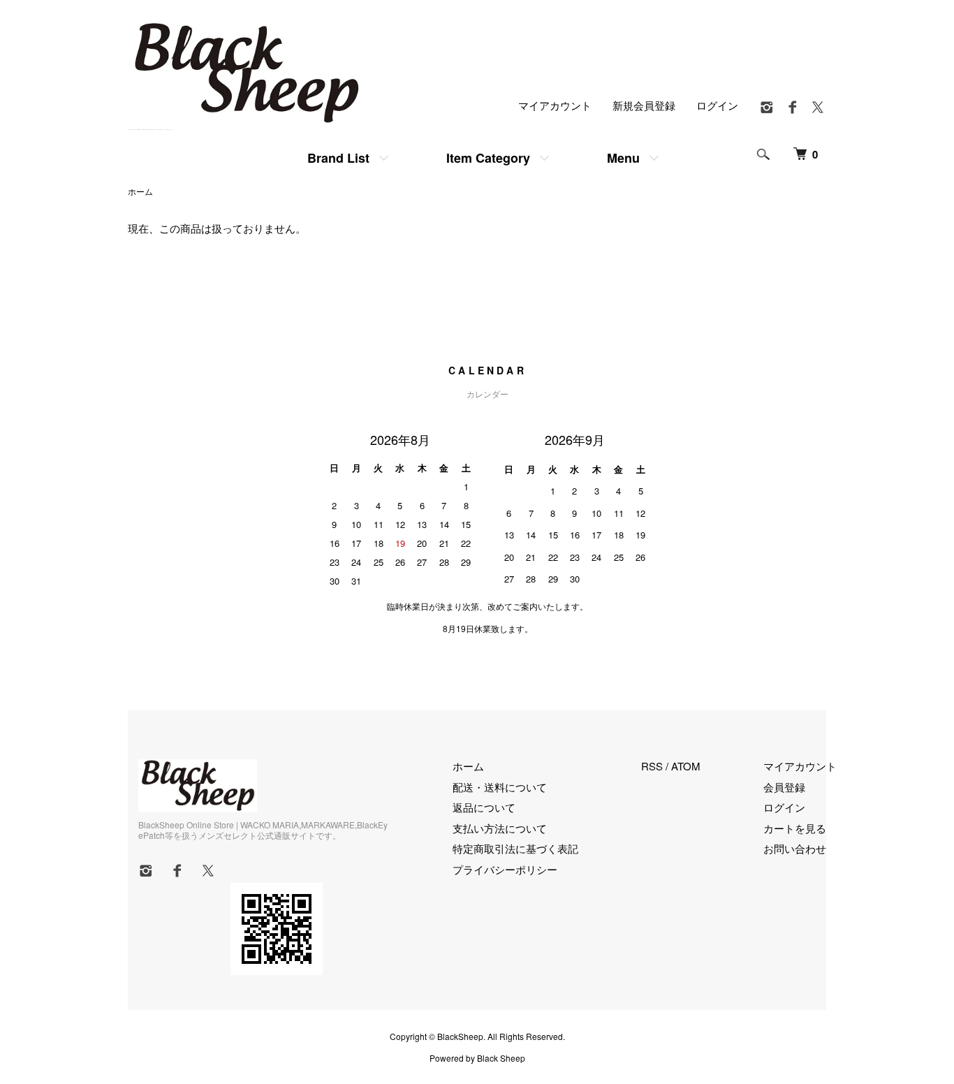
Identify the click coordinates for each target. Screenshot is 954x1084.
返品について (484, 807)
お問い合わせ (794, 848)
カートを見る (794, 828)
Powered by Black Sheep (477, 1058)
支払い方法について (500, 828)
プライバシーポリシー (505, 869)
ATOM (685, 766)
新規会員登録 (643, 105)
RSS (652, 766)
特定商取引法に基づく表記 (515, 848)
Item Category (488, 158)
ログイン (717, 105)
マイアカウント (555, 105)
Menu (623, 158)
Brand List (338, 158)
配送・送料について (500, 786)
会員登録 (784, 786)
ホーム (140, 191)
